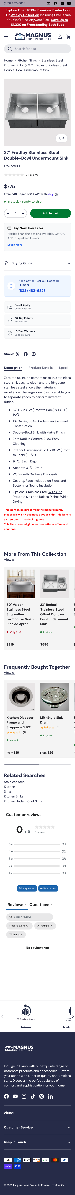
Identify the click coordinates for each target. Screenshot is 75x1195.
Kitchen (9, 787)
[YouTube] (69, 3)
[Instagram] (62, 3)
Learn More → (16, 244)
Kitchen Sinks (27, 60)
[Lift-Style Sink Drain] (54, 697)
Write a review (48, 888)
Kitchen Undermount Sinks (23, 801)
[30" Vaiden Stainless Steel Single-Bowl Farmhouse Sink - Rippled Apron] (21, 584)
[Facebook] (55, 3)
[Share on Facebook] (26, 354)
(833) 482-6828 (14, 3)
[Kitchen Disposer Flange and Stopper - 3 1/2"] (21, 697)
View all (9, 560)
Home (8, 60)
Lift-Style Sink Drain (51, 720)
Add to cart (50, 213)
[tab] (13, 367)
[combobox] (37, 48)
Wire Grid (55, 492)
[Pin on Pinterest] (34, 354)
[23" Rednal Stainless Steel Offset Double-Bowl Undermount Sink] (54, 584)
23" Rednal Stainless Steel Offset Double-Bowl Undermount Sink (54, 614)
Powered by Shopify (52, 1185)
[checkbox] (16, 934)
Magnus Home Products (26, 1185)
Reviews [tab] (17, 904)
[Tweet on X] (18, 354)
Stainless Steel (14, 782)
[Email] (49, 3)
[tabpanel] (37, 453)
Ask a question (27, 888)
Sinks (8, 791)
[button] (68, 36)
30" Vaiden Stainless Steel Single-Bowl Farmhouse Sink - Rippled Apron (20, 614)
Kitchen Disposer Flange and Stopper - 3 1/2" (20, 722)
